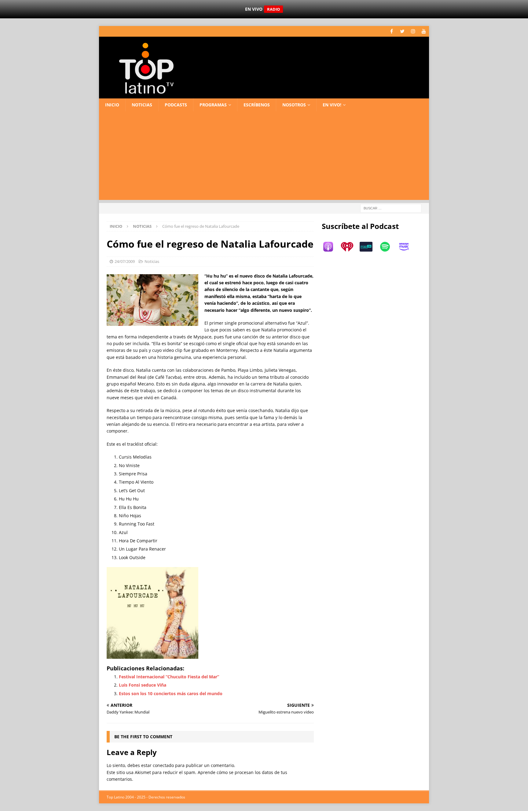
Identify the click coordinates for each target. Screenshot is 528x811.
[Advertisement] (264, 157)
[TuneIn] (369, 247)
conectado (163, 765)
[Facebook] (391, 31)
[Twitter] (402, 31)
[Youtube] (423, 31)
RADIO (273, 9)
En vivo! (332, 105)
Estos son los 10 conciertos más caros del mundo (170, 693)
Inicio (112, 105)
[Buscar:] (390, 208)
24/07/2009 (125, 261)
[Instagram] (413, 31)
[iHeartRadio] (350, 247)
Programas (213, 105)
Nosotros (294, 105)
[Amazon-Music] (407, 247)
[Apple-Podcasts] (331, 247)
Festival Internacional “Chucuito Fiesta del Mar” (169, 677)
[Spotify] (388, 247)
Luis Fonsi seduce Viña (142, 685)
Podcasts (176, 105)
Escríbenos (257, 105)
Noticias (142, 105)
